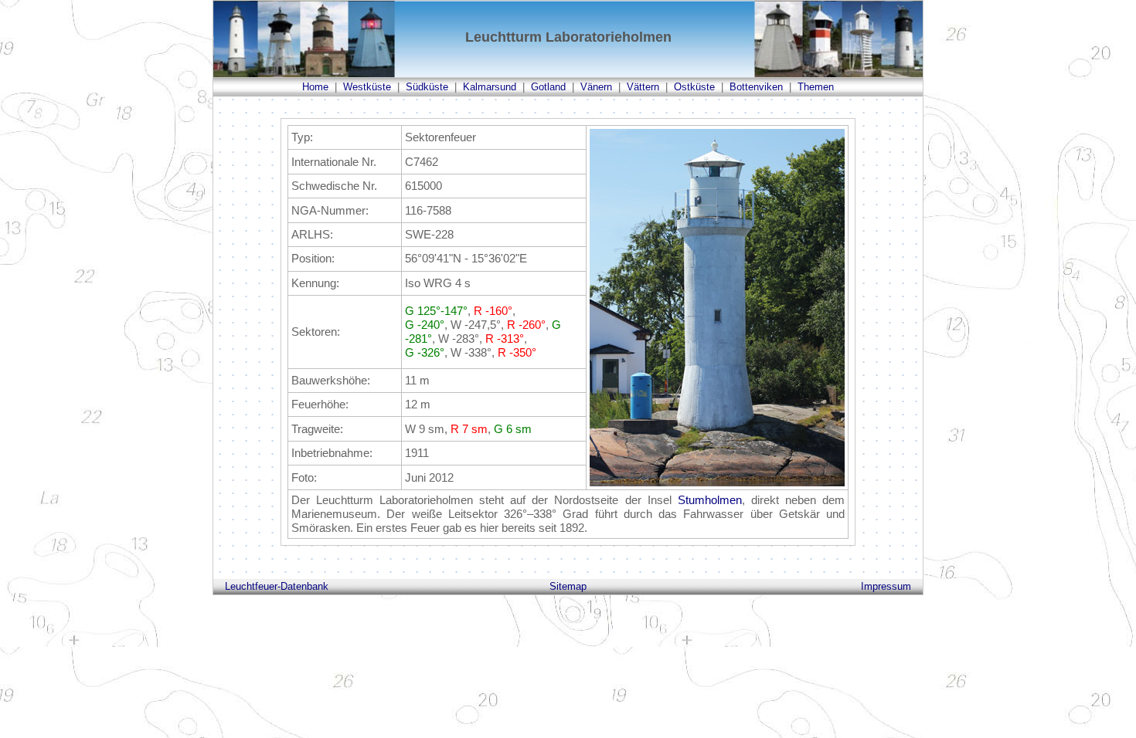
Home (315, 87)
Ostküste (694, 87)
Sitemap (568, 586)
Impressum (886, 586)
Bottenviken (756, 87)
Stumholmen (710, 499)
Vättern (643, 87)
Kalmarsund (489, 87)
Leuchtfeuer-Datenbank (276, 586)
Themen (816, 87)
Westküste (367, 87)
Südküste (427, 87)
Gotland (548, 87)
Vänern (596, 87)
